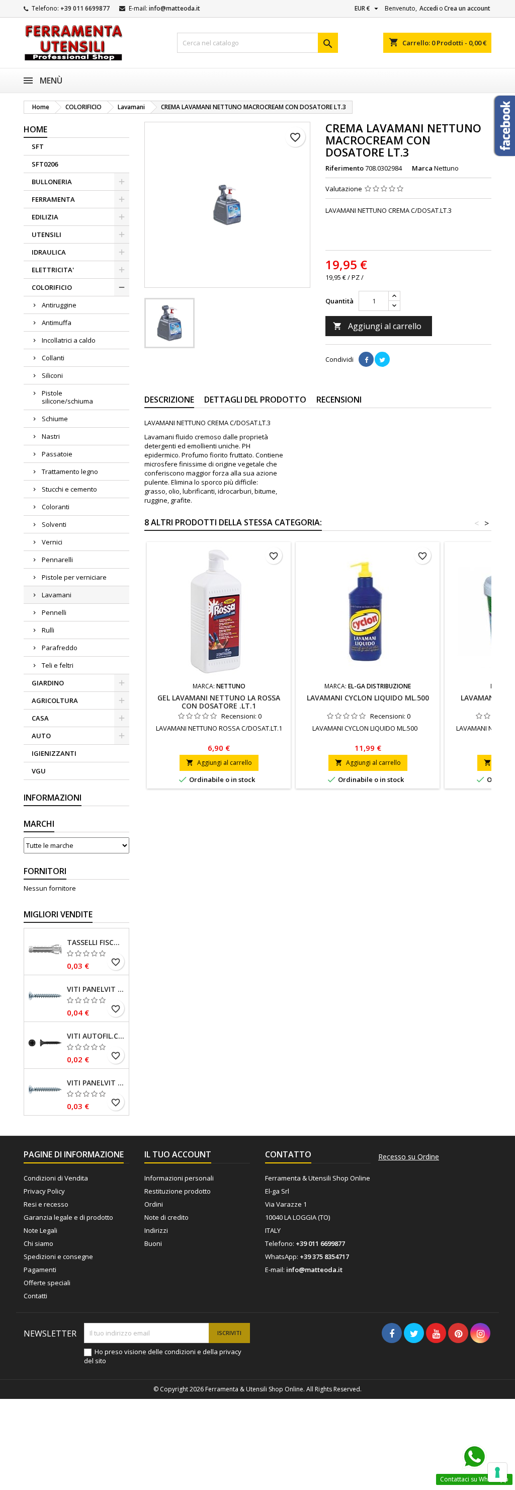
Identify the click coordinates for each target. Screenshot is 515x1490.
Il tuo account (177, 1154)
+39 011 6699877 (85, 8)
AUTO (41, 735)
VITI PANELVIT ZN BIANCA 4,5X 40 (96, 989)
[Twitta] (382, 359)
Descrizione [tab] (169, 399)
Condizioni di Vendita (56, 1178)
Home (35, 129)
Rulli (48, 630)
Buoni (153, 1243)
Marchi (39, 823)
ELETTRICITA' (53, 269)
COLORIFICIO (52, 287)
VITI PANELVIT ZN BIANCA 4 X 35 (96, 1083)
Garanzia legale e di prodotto (68, 1217)
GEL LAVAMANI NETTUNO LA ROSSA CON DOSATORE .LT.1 (218, 702)
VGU (39, 770)
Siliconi (52, 375)
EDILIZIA (45, 216)
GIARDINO (48, 682)
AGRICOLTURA (55, 700)
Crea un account (467, 8)
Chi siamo (38, 1243)
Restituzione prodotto (177, 1191)
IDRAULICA (49, 252)
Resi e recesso (46, 1204)
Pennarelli (57, 559)
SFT (38, 146)
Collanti (53, 357)
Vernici (52, 541)
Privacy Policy (44, 1191)
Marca (422, 168)
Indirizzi (156, 1230)
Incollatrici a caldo (69, 340)
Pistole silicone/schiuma (67, 397)
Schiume (55, 418)
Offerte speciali (47, 1282)
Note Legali (40, 1230)
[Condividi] (366, 359)
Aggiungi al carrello (377, 326)
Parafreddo (59, 647)
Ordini (153, 1204)
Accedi (428, 8)
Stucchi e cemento (69, 489)
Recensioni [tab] (339, 399)
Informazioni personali (179, 1178)
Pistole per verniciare (74, 577)
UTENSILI (46, 234)
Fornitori (45, 871)
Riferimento (344, 168)
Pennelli (54, 612)
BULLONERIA (52, 181)
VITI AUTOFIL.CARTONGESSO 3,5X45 (96, 1036)
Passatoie (57, 453)
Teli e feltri (57, 665)
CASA (40, 718)
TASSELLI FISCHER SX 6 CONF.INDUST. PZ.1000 (96, 942)
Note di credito (166, 1217)
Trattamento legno (70, 471)
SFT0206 (45, 164)
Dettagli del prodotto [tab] (255, 399)
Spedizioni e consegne (58, 1256)
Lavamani (56, 594)
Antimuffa (56, 322)
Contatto (288, 1154)
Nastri (51, 436)
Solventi (54, 524)
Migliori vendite (58, 914)
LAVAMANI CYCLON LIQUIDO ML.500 (368, 697)
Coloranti (55, 506)
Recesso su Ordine (408, 1156)
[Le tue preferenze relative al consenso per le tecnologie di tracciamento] (497, 1472)
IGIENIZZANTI (54, 753)
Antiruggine (59, 304)
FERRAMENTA (53, 199)
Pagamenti (40, 1269)
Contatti (35, 1295)
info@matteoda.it (174, 8)
